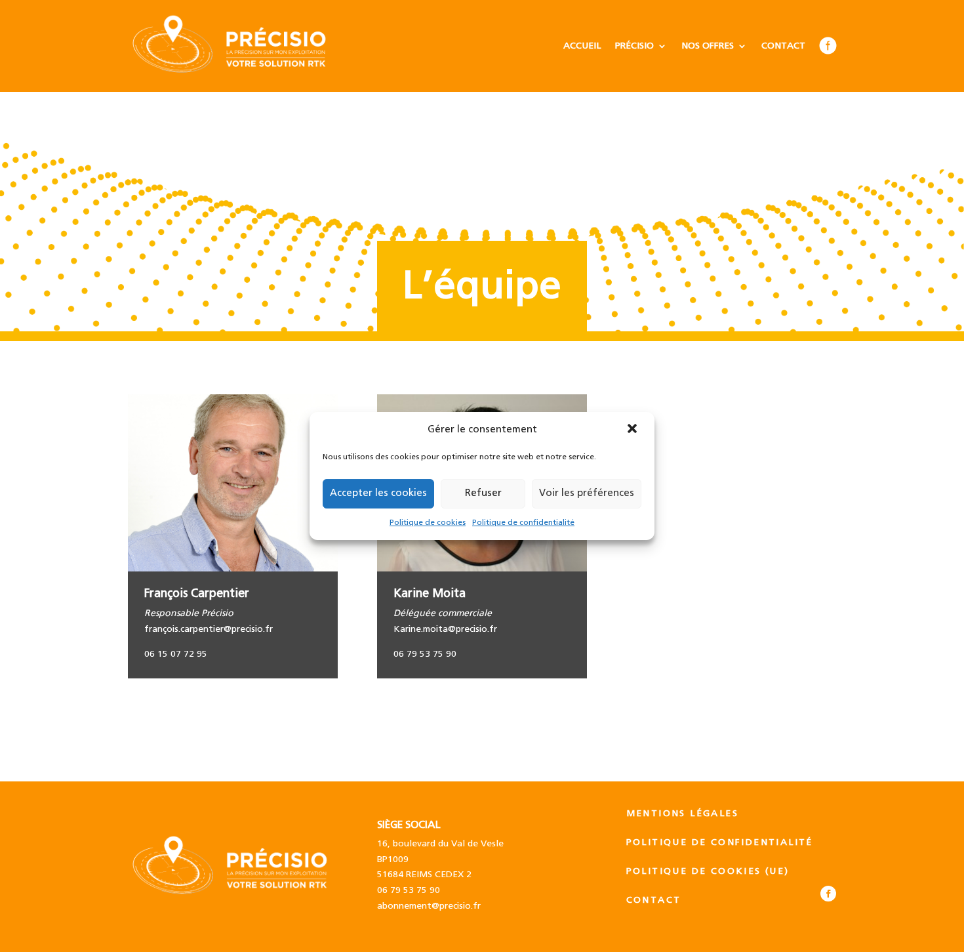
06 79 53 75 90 (408, 890)
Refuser (483, 493)
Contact (783, 46)
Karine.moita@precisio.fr (445, 629)
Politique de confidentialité (523, 522)
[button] (633, 430)
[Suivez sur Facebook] (828, 893)
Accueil (582, 46)
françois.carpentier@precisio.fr (208, 629)
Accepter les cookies (378, 493)
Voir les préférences (586, 493)
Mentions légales (682, 813)
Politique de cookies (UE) (708, 871)
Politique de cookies (428, 522)
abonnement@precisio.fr (429, 906)
